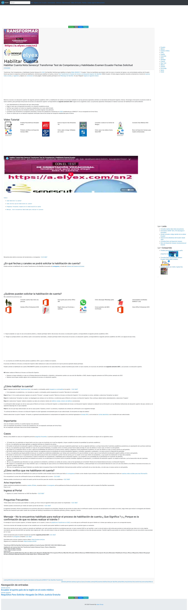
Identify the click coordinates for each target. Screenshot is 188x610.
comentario (30, 75)
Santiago (163, 59)
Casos (83, 581)
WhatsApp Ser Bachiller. (67, 75)
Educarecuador (66, 2)
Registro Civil (37, 2)
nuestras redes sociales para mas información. (134, 473)
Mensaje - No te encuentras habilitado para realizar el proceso (25, 209)
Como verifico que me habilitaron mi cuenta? (19, 203)
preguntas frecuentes (41, 436)
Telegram (85, 27)
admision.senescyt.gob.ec (74, 581)
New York (163, 63)
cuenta (5, 580)
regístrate (16, 75)
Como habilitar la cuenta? (14, 200)
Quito (162, 57)
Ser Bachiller (98, 74)
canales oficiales (31, 485)
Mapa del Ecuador (76, 2)
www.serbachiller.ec (147, 581)
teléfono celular (56, 401)
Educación (14, 580)
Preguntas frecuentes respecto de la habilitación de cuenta (24, 206)
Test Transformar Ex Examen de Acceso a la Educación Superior (76, 74)
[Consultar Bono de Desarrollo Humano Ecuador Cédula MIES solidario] (165, 263)
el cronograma (70, 473)
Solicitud (129, 581)
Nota (109, 581)
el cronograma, (50, 485)
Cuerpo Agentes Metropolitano (96, 2)
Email (76, 27)
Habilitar (105, 581)
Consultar (87, 581)
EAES (43, 72)
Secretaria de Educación (35, 580)
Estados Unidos (165, 50)
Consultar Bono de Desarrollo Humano (171, 241)
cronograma (16, 536)
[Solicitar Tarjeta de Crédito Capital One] (164, 271)
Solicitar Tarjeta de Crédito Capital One (172, 267)
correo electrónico (104, 414)
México (163, 49)
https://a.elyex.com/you (38, 539)
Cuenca (163, 61)
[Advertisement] (44, 15)
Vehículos (58, 2)
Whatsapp (71, 27)
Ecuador (44, 2)
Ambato (163, 66)
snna (125, 581)
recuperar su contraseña (56, 389)
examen (100, 581)
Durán (162, 72)
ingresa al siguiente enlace (91, 75)
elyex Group (100, 604)
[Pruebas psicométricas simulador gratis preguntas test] (173, 254)
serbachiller (121, 581)
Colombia (163, 56)
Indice (5, 197)
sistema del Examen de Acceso (75, 266)
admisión (63, 581)
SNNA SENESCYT (76, 72)
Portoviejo (163, 68)
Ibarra (162, 70)
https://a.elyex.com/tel (30, 541)
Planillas (84, 2)
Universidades (51, 2)
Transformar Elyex (25, 389)
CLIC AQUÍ (44, 257)
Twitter (80, 27)
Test (133, 581)
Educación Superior (22, 580)
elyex (6, 2)
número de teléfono (66, 401)
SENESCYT (45, 580)
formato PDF (84, 414)
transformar (138, 581)
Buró (32, 2)
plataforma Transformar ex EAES (61, 522)
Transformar (59, 580)
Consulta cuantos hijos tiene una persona (172, 229)
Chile (162, 52)
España (163, 54)
